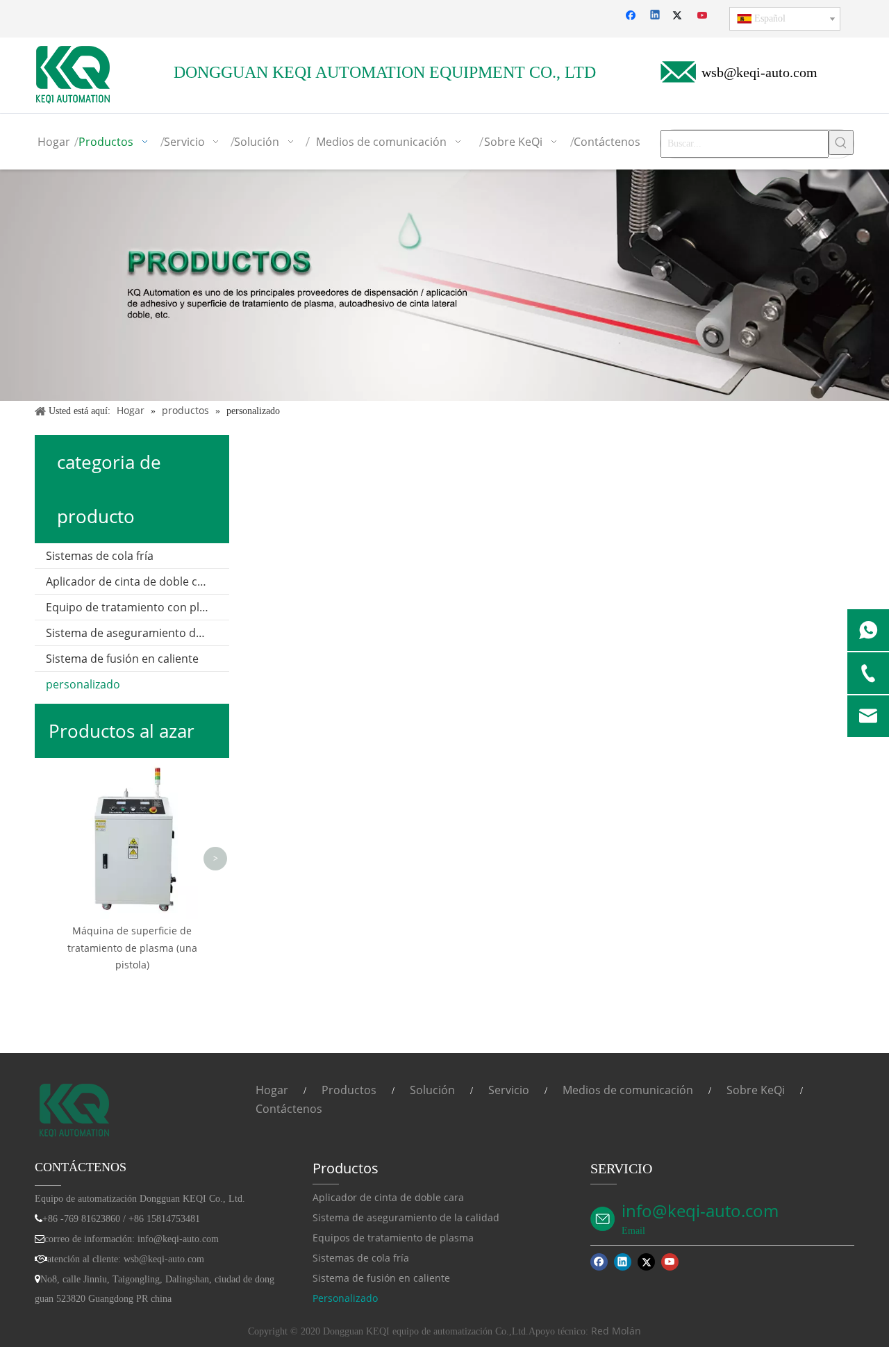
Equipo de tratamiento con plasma (137, 607)
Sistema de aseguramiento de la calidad (137, 633)
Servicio (508, 1090)
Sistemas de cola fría (99, 555)
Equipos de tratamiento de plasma (393, 1237)
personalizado (83, 684)
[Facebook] (632, 16)
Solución (432, 1090)
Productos (349, 1090)
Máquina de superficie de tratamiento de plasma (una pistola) (132, 948)
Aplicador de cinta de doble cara (130, 581)
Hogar (272, 1090)
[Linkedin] (656, 16)
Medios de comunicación (628, 1090)
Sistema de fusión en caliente (122, 658)
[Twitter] (679, 16)
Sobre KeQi (755, 1090)
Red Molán (616, 1330)
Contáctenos (289, 1108)
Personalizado (345, 1298)
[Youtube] (703, 16)
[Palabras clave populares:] (841, 142)
